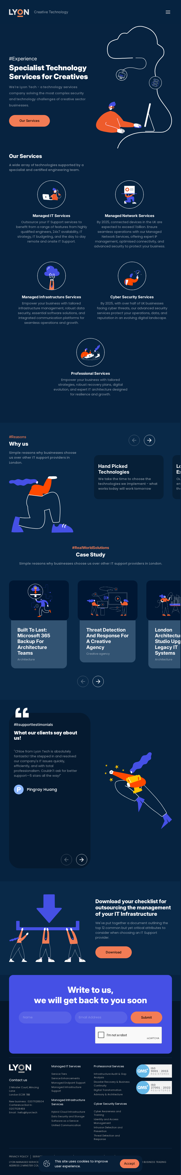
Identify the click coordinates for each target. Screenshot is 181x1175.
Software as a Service (64, 1121)
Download (113, 952)
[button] (149, 440)
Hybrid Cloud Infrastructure (68, 1112)
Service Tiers (59, 1074)
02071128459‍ (17, 1108)
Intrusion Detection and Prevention (108, 1129)
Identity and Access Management (106, 1121)
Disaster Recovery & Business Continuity (112, 1083)
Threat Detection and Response (107, 1137)
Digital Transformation (107, 1090)
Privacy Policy (18, 1156)
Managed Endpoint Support (68, 1082)
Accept (129, 1164)
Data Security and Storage (67, 1116)
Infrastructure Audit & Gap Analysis (110, 1075)
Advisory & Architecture (108, 1094)
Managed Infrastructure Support (66, 1089)
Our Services (29, 121)
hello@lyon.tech (27, 1112)
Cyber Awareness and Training (107, 1113)
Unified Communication (66, 1125)
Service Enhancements (65, 1078)
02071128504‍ (36, 1101)
